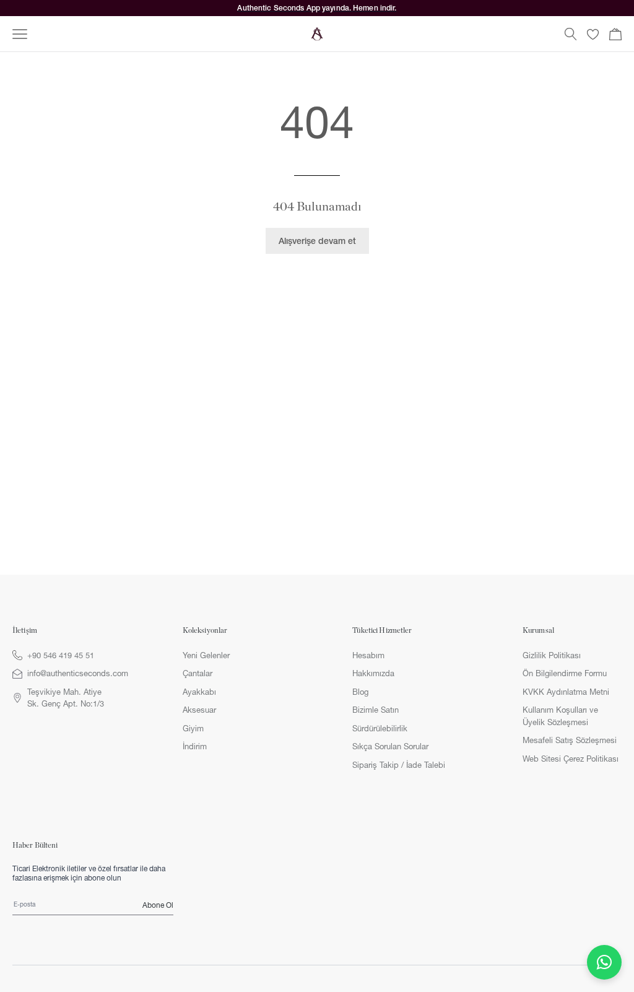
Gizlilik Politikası (552, 655)
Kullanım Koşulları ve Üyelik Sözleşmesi (560, 716)
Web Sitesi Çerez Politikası (571, 759)
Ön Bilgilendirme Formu (565, 673)
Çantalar (197, 673)
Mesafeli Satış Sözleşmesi (570, 740)
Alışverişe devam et (317, 240)
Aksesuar (199, 710)
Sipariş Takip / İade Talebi (398, 765)
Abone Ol (157, 905)
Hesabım (368, 655)
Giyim (193, 728)
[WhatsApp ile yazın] (604, 962)
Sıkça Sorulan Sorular (390, 746)
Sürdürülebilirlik (379, 728)
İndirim (195, 746)
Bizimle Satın (375, 710)
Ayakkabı (199, 692)
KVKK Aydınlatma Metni (566, 692)
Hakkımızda (373, 673)
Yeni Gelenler (206, 655)
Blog (360, 692)
